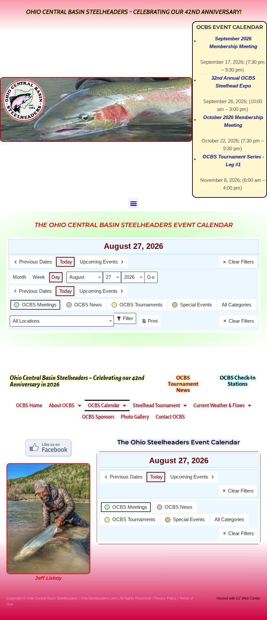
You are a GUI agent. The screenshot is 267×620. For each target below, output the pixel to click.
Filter (126, 317)
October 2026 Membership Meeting (233, 121)
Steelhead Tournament (156, 405)
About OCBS (62, 405)
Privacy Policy (165, 598)
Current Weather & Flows (219, 405)
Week (39, 277)
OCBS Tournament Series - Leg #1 (233, 160)
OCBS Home (29, 405)
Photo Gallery (135, 416)
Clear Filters (241, 261)
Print (149, 322)
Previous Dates (35, 261)
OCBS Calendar (103, 405)
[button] (133, 203)
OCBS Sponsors (98, 416)
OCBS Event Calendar (229, 27)
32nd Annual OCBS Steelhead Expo (233, 81)
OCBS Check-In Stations (238, 381)
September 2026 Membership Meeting (233, 42)
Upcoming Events (99, 261)
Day (55, 277)
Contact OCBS (170, 416)
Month (19, 277)
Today (66, 261)
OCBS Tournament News (183, 384)
